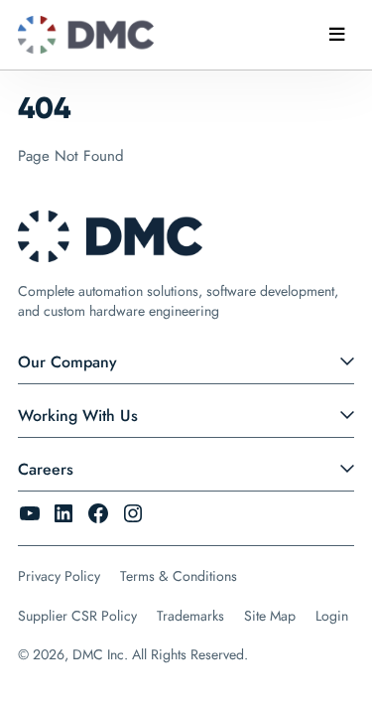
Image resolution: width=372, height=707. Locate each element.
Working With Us (78, 415)
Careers (45, 469)
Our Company (67, 362)
